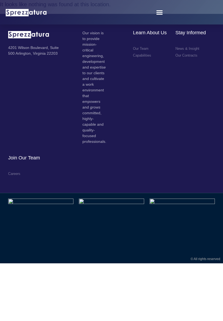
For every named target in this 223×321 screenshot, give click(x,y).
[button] (159, 12)
